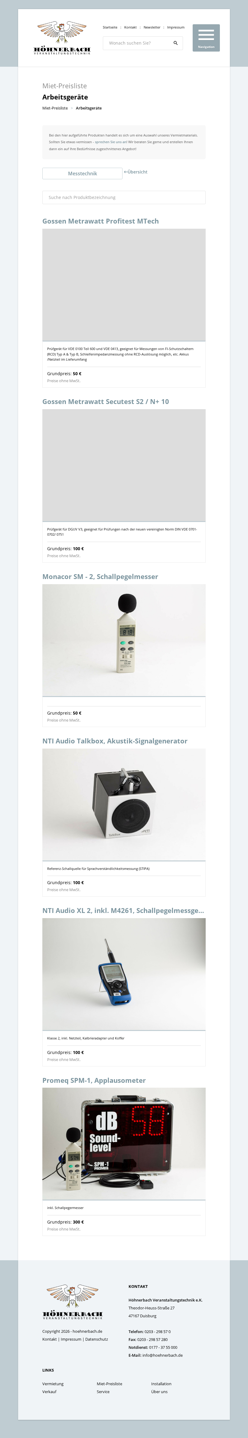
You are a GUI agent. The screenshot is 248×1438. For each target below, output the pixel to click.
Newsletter (152, 27)
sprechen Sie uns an (110, 142)
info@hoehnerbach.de (162, 1355)
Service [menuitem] (103, 1391)
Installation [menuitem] (161, 1383)
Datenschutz (96, 1339)
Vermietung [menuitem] (53, 1383)
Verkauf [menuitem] (49, 1391)
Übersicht (138, 172)
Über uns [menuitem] (159, 1391)
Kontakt (130, 27)
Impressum (175, 27)
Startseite (110, 27)
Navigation (206, 37)
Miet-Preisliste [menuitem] (109, 1383)
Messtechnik (82, 173)
